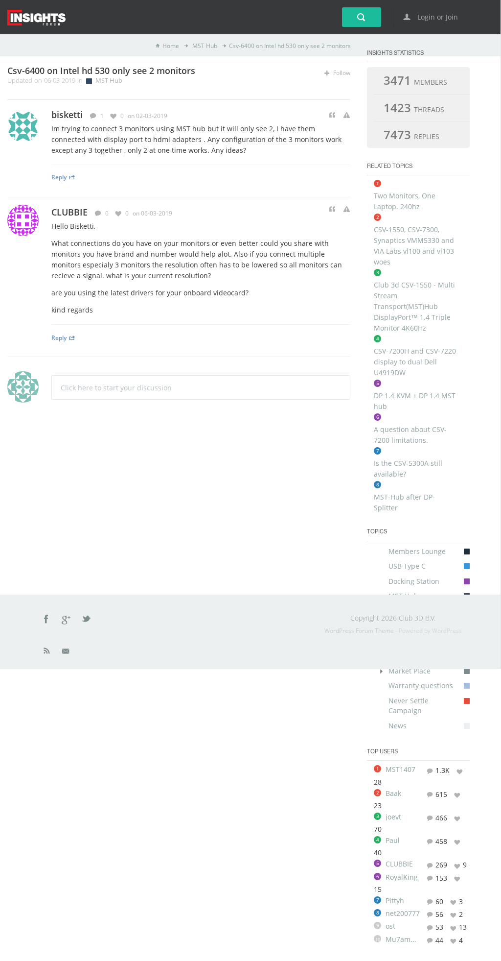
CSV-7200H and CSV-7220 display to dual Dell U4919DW (415, 361)
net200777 (403, 913)
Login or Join (436, 17)
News (397, 725)
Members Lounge (417, 551)
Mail (66, 653)
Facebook (46, 620)
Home (170, 46)
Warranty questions (420, 685)
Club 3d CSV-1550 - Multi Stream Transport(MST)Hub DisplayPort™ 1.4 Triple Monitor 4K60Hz (414, 306)
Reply (59, 177)
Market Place (409, 670)
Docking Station (413, 581)
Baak (393, 793)
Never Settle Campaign (408, 705)
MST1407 (400, 769)
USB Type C (407, 566)
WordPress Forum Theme (359, 630)
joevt (393, 817)
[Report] (346, 115)
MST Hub (204, 46)
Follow (341, 73)
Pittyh (395, 900)
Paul (393, 840)
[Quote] (332, 115)
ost (390, 926)
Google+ (66, 620)
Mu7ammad (403, 939)
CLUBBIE (69, 212)
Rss (47, 653)
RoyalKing (402, 877)
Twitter (87, 620)
